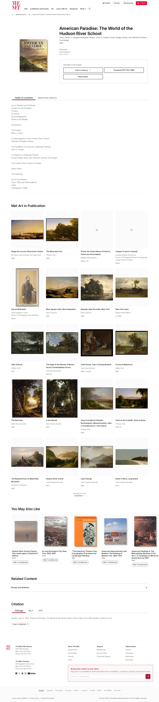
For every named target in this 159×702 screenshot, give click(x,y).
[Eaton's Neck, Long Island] (132, 457)
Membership (128, 3)
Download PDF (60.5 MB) (124, 70)
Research (74, 9)
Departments (72, 650)
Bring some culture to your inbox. (85, 669)
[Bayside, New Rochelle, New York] (97, 287)
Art (52, 9)
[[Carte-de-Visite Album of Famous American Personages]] (97, 229)
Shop (82, 9)
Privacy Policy (34, 698)
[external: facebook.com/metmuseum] (16, 673)
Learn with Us (61, 9)
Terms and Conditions (20, 698)
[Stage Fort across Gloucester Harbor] (27, 229)
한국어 (99, 690)
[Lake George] (97, 457)
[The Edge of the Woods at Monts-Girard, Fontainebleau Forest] (62, 343)
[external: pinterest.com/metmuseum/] (22, 673)
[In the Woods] (62, 398)
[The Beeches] (27, 398)
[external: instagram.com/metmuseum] (25, 673)
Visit (26, 9)
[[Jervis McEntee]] (27, 287)
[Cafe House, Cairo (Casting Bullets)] (97, 343)
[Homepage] (16, 5)
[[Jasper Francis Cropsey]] (132, 229)
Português (59, 690)
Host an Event (102, 653)
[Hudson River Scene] (62, 457)
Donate (117, 3)
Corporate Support (103, 656)
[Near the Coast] (132, 287)
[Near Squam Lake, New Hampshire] (62, 287)
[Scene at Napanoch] (132, 343)
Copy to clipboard (19, 624)
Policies (71, 656)
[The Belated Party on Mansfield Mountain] (27, 457)
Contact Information (48, 698)
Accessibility (72, 653)
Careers (128, 650)
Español (50, 690)
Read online (83, 77)
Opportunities (130, 646)
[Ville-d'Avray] (27, 343)
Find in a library (81, 70)
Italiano (76, 690)
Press (70, 660)
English (41, 690)
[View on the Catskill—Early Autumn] (132, 398)
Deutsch (84, 690)
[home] (13, 14)
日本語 (92, 690)
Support (100, 646)
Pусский (117, 690)
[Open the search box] (89, 9)
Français (68, 690)
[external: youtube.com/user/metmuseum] (32, 673)
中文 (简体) (108, 690)
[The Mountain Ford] (62, 229)
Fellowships (129, 656)
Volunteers (129, 653)
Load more (78, 496)
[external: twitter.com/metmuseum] (19, 673)
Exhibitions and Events (39, 9)
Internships (129, 660)
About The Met (73, 646)
